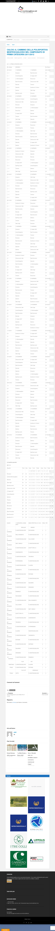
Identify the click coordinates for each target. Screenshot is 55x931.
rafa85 (15, 732)
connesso (14, 702)
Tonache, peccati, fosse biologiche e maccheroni (16, 39)
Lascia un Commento (32, 57)
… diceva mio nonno (10, 902)
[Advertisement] (28, 23)
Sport (13, 44)
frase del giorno (9, 912)
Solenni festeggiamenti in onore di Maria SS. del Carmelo (15, 695)
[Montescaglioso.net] (27, 9)
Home (8, 44)
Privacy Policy (27, 919)
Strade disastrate (45, 694)
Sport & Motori (12, 690)
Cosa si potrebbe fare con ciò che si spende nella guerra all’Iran (37, 39)
